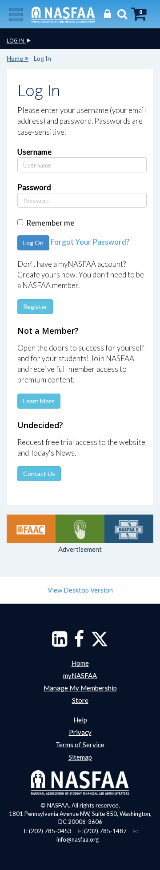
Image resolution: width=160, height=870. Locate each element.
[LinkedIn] (59, 643)
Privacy (80, 732)
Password (34, 187)
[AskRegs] (80, 529)
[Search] (120, 13)
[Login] (105, 13)
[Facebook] (79, 643)
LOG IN (16, 40)
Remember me (50, 222)
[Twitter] (99, 643)
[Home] (63, 14)
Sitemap (80, 757)
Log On (33, 242)
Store (80, 700)
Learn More (39, 401)
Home (15, 58)
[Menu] (16, 14)
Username (34, 151)
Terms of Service (80, 745)
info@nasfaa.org (77, 839)
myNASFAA (80, 675)
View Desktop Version (80, 590)
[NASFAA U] (128, 529)
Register (35, 306)
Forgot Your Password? (90, 241)
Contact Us (39, 473)
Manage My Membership (80, 688)
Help (80, 720)
